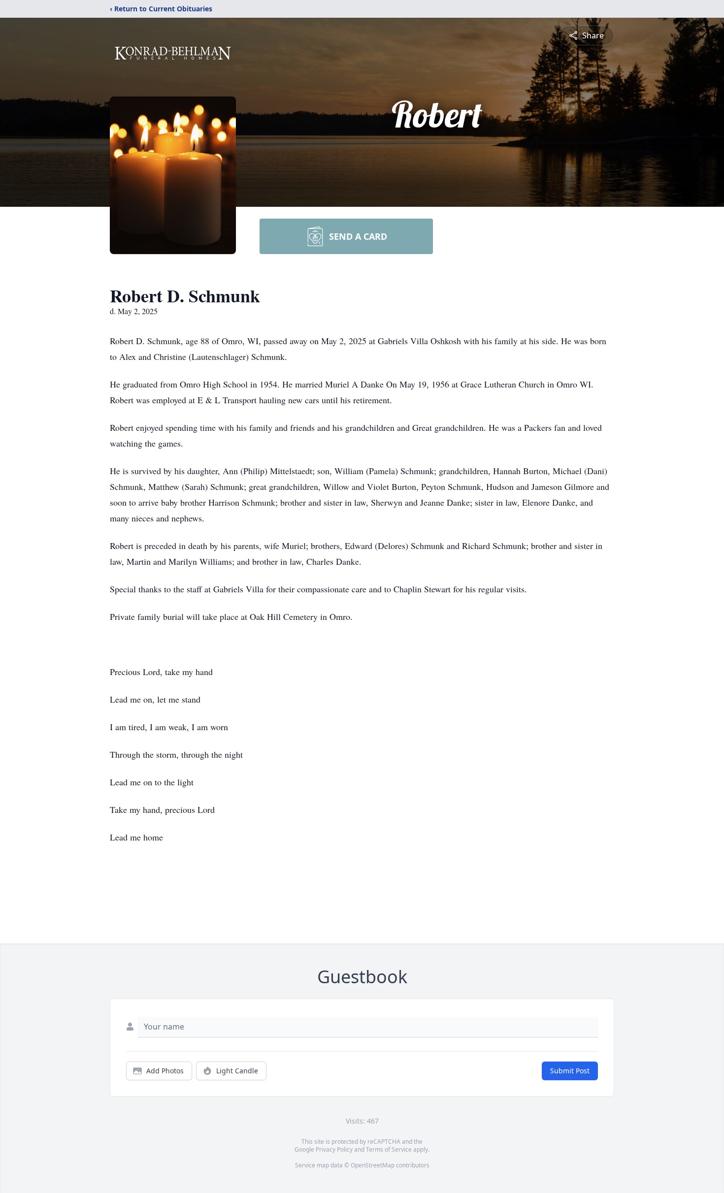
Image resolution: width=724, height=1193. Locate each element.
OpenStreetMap (373, 1165)
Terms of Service (389, 1149)
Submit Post (570, 1070)
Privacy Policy (334, 1149)
